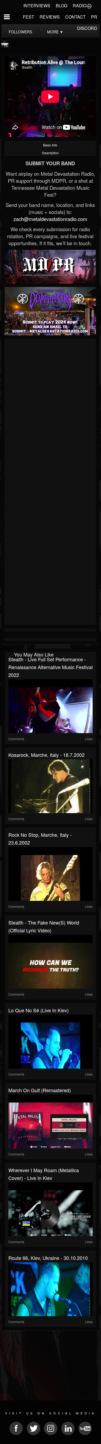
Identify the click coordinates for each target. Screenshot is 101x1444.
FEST (28, 17)
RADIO (79, 5)
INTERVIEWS (36, 5)
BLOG (61, 5)
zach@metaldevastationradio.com (50, 218)
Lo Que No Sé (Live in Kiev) (38, 1010)
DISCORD (87, 28)
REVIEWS (50, 17)
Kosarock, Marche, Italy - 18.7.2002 (46, 754)
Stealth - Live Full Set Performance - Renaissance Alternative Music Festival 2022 (50, 667)
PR (94, 17)
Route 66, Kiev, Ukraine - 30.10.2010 (48, 1257)
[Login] (89, 5)
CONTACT (75, 17)
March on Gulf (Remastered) (39, 1090)
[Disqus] (50, 412)
